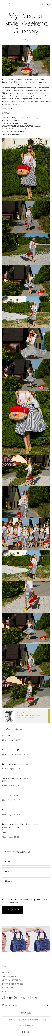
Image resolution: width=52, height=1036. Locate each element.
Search (5, 972)
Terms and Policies (26, 1025)
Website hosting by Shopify (35, 1019)
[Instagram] (28, 1032)
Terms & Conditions (11, 976)
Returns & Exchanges (12, 984)
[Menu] (3, 4)
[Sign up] (47, 1005)
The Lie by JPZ (18, 1019)
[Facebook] (23, 1032)
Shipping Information (12, 980)
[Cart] (48, 4)
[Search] (9, 4)
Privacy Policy (9, 988)
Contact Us (7, 991)
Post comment (13, 910)
